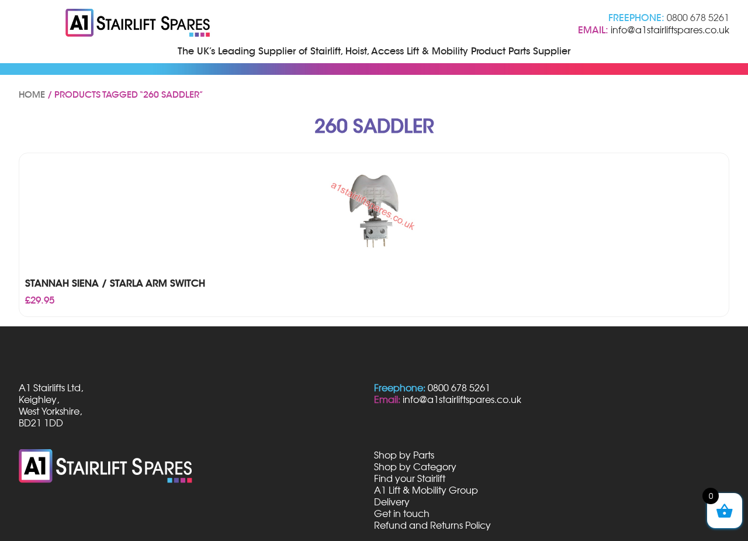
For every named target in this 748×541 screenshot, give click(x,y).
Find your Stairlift (409, 478)
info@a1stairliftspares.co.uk (670, 30)
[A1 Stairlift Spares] (138, 24)
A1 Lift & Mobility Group (426, 490)
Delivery (392, 502)
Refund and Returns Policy (432, 525)
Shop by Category (415, 467)
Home (32, 94)
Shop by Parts (404, 455)
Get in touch (402, 513)
